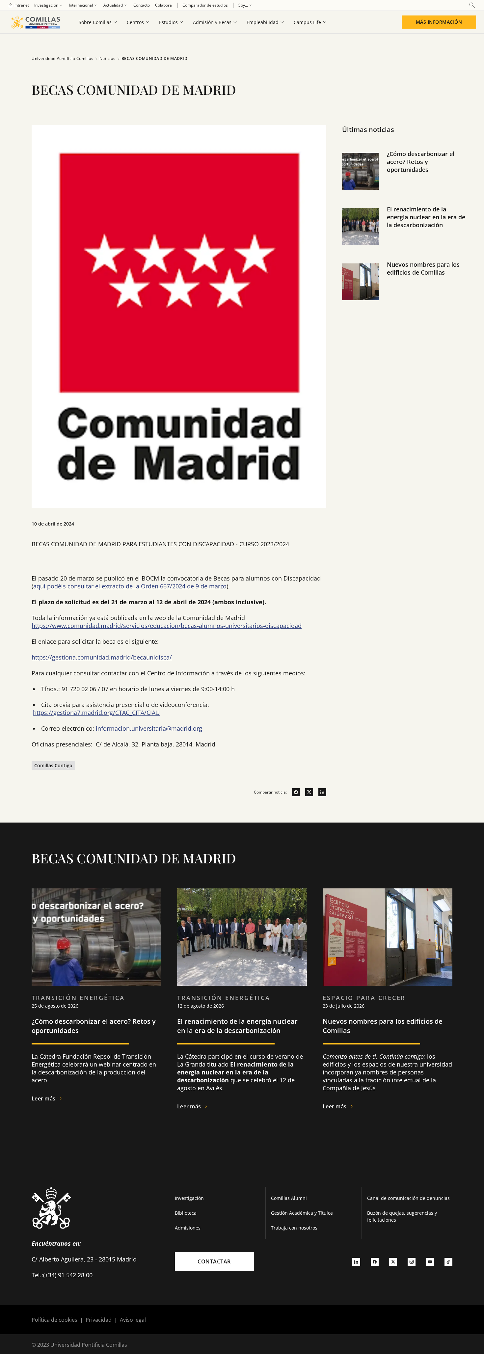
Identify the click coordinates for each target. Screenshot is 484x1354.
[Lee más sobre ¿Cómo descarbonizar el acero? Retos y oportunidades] (96, 937)
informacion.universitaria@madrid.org (149, 728)
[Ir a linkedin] (319, 792)
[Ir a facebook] (293, 792)
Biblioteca (186, 1213)
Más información (439, 22)
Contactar (214, 1261)
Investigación (189, 1198)
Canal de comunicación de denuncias (408, 1198)
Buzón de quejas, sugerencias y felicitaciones (402, 1216)
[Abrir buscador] (472, 5)
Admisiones (188, 1228)
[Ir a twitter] (306, 792)
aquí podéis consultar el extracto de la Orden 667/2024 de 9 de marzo (130, 586)
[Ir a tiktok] (448, 1261)
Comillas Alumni (289, 1198)
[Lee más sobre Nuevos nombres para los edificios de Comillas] (387, 937)
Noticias (107, 58)
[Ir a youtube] (430, 1261)
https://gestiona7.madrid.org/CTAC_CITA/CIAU (96, 713)
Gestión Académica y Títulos (302, 1213)
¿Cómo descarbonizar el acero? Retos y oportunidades (420, 162)
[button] (405, 177)
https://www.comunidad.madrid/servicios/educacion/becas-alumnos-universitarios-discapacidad (167, 626)
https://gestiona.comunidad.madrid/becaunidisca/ (102, 657)
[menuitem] (18, 5)
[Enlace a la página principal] (35, 22)
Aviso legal (133, 1319)
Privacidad (99, 1319)
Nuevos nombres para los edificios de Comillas (423, 268)
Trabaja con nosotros (294, 1228)
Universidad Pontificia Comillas (63, 58)
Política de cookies (54, 1319)
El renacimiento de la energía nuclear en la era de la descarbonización (426, 217)
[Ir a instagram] (412, 1261)
